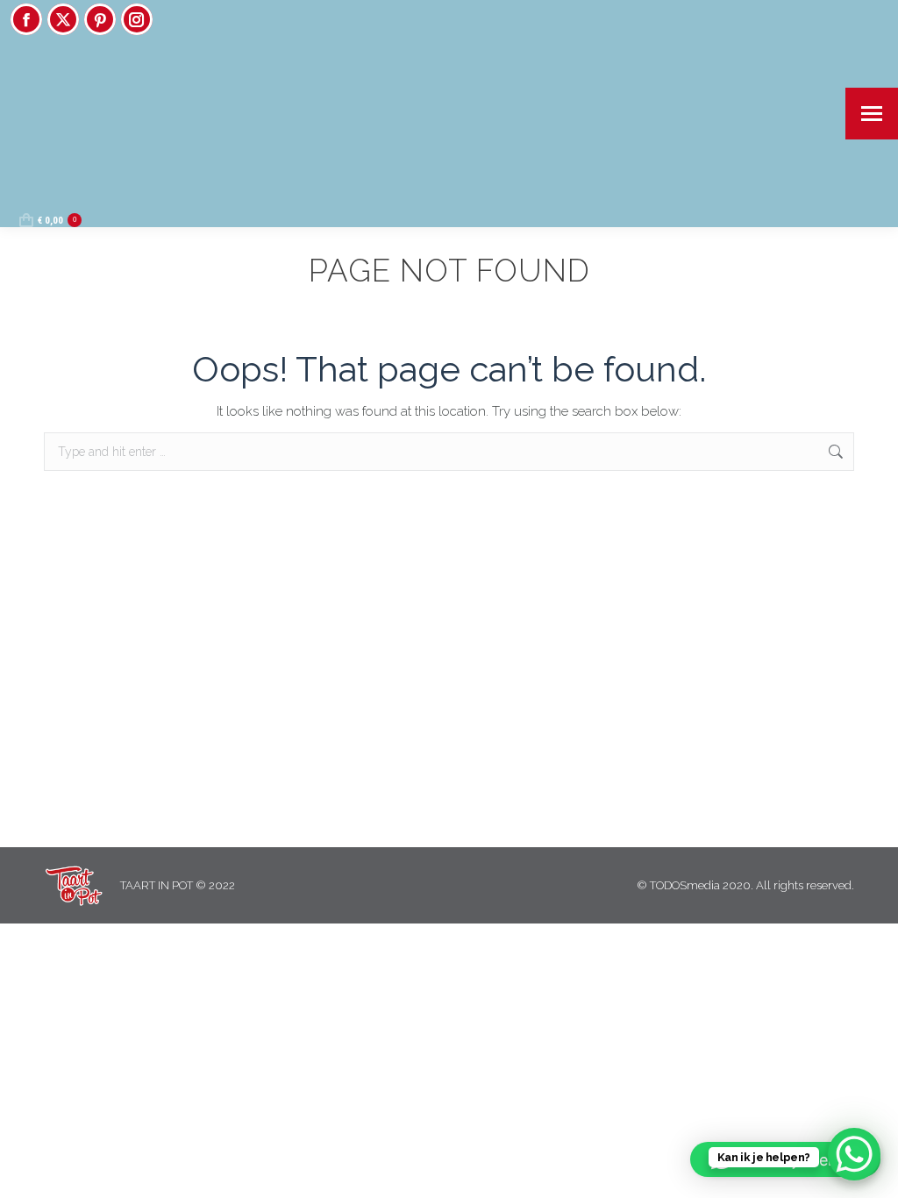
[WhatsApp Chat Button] (854, 1154)
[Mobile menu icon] (871, 113)
